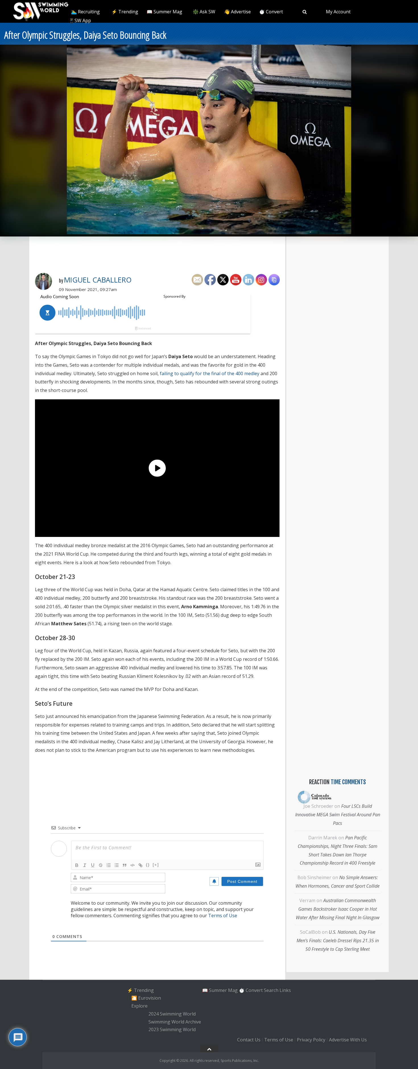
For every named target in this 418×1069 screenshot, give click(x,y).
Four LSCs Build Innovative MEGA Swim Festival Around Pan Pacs (337, 814)
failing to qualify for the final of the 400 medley (209, 373)
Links (285, 990)
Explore (139, 1006)
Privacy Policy (311, 1040)
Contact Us (248, 1040)
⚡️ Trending (124, 12)
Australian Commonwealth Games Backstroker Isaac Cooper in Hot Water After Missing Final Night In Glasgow (337, 909)
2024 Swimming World (172, 1014)
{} (148, 865)
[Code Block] (132, 865)
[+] (156, 865)
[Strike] (101, 865)
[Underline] (93, 865)
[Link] (140, 865)
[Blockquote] (125, 865)
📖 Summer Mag (164, 12)
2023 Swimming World (172, 1030)
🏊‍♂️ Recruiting (85, 12)
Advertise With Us (348, 1040)
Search (271, 990)
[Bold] (77, 865)
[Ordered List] (109, 865)
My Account (338, 12)
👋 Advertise (237, 12)
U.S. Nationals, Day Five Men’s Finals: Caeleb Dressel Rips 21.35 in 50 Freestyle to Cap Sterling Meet (338, 940)
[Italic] (85, 865)
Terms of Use (222, 915)
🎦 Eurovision (146, 998)
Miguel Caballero (98, 280)
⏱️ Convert (271, 12)
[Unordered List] (117, 865)
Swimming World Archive (174, 1022)
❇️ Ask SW (204, 12)
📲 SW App (79, 20)
